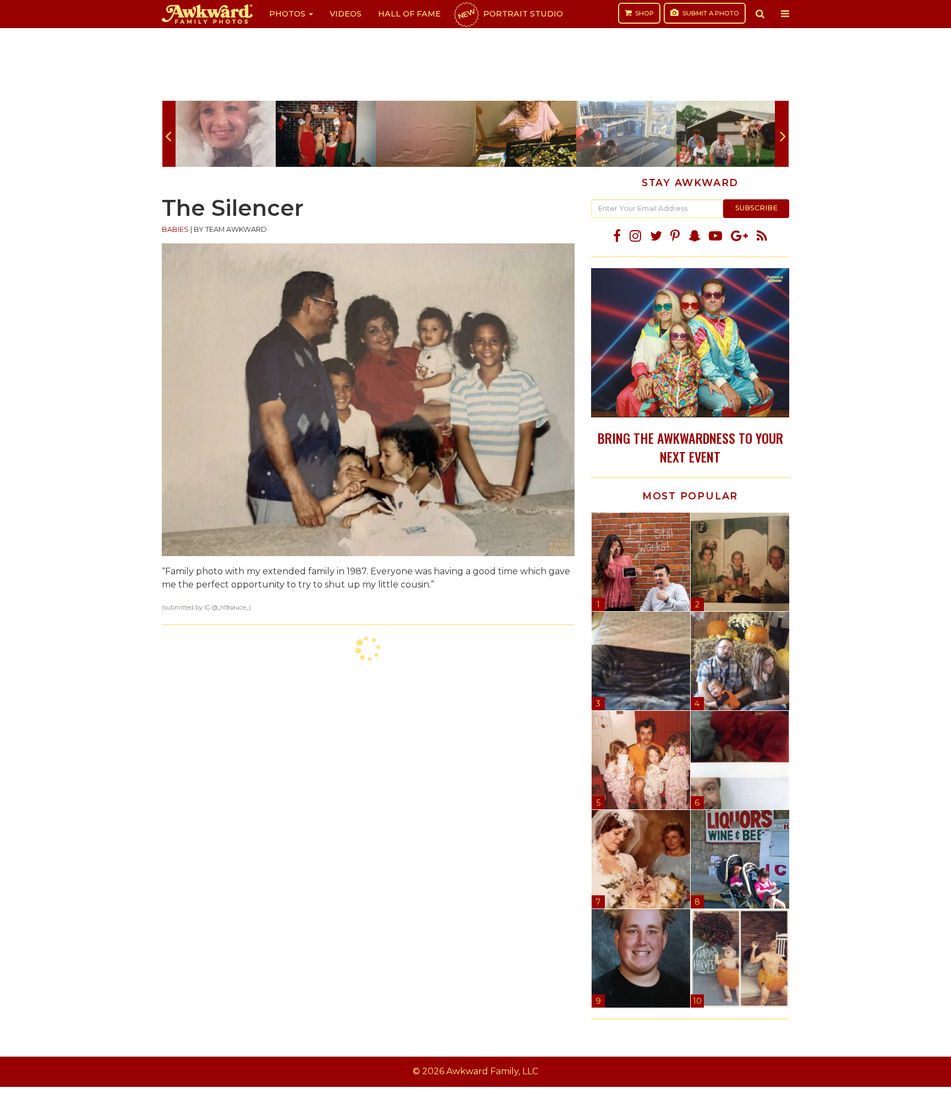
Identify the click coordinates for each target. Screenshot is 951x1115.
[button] (760, 14)
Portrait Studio (509, 14)
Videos (346, 14)
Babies (175, 229)
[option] (226, 134)
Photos (288, 14)
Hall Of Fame (409, 14)
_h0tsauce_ (233, 607)
